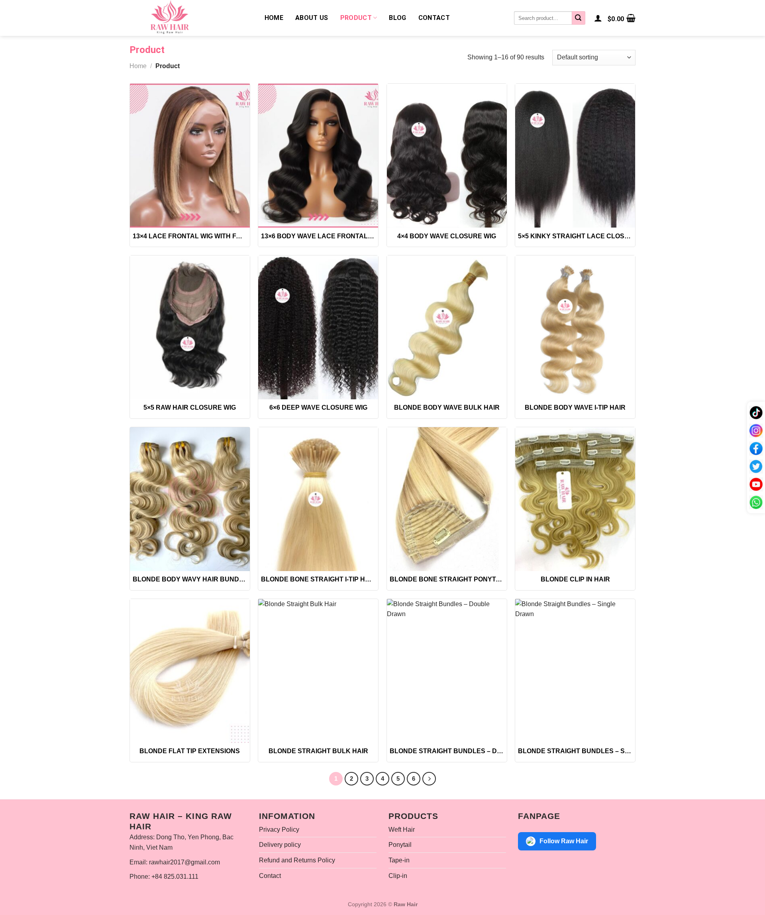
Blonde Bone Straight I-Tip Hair (318, 579)
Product (356, 18)
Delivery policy (280, 844)
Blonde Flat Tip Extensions (189, 751)
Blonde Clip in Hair (575, 579)
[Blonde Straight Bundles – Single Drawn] (575, 671)
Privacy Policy (279, 829)
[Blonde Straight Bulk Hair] (318, 671)
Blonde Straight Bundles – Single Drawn (575, 751)
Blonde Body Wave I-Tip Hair (575, 407)
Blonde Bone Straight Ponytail (447, 579)
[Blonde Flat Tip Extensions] (190, 671)
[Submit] (578, 18)
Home (274, 18)
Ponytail (400, 844)
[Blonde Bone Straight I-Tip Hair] (318, 499)
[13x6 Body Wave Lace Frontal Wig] (318, 156)
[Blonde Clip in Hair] (575, 499)
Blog (397, 18)
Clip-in (397, 875)
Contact (434, 18)
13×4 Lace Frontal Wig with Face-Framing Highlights (190, 236)
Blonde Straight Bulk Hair (318, 751)
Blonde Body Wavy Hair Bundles (190, 579)
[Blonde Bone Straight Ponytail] (447, 499)
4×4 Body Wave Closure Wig (446, 236)
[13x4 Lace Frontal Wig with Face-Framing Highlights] (190, 156)
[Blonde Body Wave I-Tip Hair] (575, 327)
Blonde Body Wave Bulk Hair (447, 407)
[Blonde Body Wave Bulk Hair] (447, 327)
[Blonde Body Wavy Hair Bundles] (190, 499)
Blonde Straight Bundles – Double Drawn (447, 751)
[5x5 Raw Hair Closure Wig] (190, 327)
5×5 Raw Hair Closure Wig (189, 407)
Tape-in (399, 860)
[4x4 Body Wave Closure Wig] (447, 156)
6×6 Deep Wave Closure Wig (318, 407)
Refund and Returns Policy (297, 860)
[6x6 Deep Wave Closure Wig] (318, 327)
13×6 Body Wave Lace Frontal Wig (318, 236)
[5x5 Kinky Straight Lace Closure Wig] (575, 156)
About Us (311, 18)
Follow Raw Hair (563, 841)
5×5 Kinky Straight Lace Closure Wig (575, 236)
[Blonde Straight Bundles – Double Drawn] (447, 671)
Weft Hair (401, 829)
